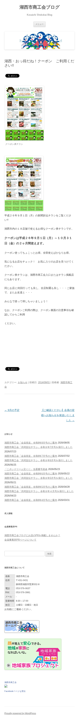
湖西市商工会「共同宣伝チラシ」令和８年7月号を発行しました (38, 447)
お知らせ (22, 382)
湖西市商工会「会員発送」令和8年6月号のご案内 (30, 473)
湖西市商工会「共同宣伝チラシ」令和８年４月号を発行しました (39, 491)
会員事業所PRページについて (20, 539)
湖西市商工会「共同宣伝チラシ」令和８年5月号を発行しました (38, 478)
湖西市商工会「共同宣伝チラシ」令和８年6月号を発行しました (38, 460)
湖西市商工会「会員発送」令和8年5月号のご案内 (30, 486)
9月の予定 (11, 410)
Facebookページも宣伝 (15, 691)
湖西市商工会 (10, 682)
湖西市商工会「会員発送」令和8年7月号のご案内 (30, 456)
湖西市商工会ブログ (39, 7)
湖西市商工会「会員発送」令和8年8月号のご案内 (30, 442)
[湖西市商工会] (5, 686)
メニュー (39, 24)
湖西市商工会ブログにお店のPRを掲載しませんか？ (32, 535)
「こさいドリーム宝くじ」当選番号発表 (25, 469)
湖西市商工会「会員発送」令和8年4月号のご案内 (30, 500)
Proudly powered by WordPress (20, 713)
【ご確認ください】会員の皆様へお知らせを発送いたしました (58, 415)
